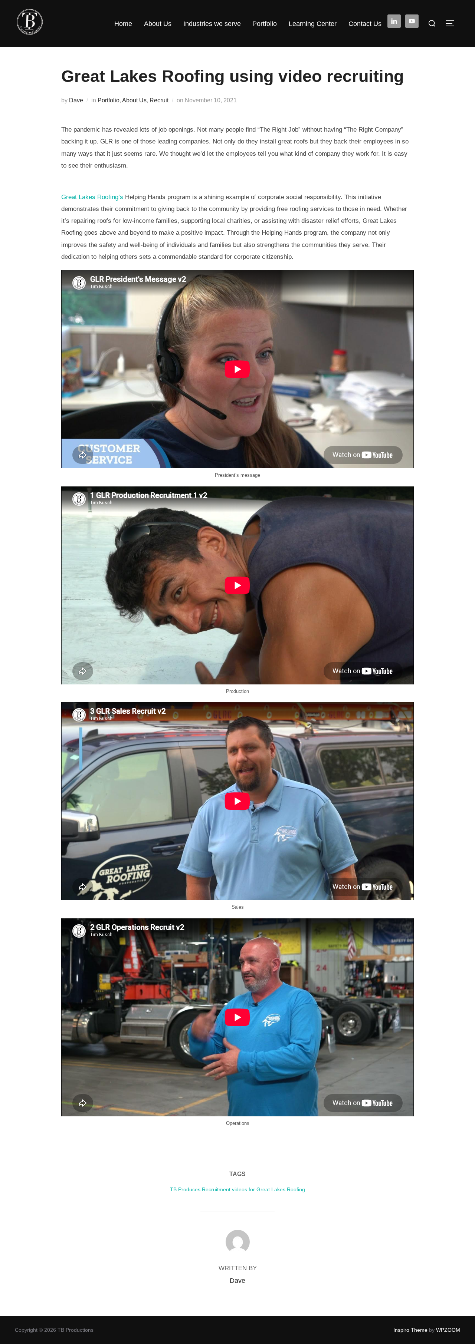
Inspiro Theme (410, 1330)
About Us (157, 23)
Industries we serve (212, 23)
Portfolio (264, 23)
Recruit (159, 100)
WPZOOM (448, 1330)
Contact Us (364, 23)
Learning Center (313, 23)
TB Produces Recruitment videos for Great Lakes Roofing (237, 1189)
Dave (76, 100)
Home (123, 23)
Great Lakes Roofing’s (93, 197)
